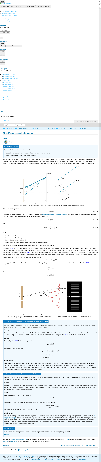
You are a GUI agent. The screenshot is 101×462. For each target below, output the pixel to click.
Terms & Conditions (42, 459)
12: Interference (86, 128)
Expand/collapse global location (97, 128)
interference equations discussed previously (55, 214)
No (27, 450)
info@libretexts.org (83, 459)
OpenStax (11, 141)
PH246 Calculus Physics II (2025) (67, 128)
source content (13, 441)
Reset (2, 43)
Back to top (6, 445)
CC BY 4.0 (66, 439)
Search (5, 125)
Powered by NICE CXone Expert (26, 456)
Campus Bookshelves (24, 128)
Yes (21, 450)
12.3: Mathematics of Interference (19, 439)
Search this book (4, 27)
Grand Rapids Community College (44, 128)
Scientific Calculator (8, 86)
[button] (6, 98)
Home (10, 128)
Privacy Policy (32, 459)
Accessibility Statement (54, 459)
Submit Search (5, 32)
